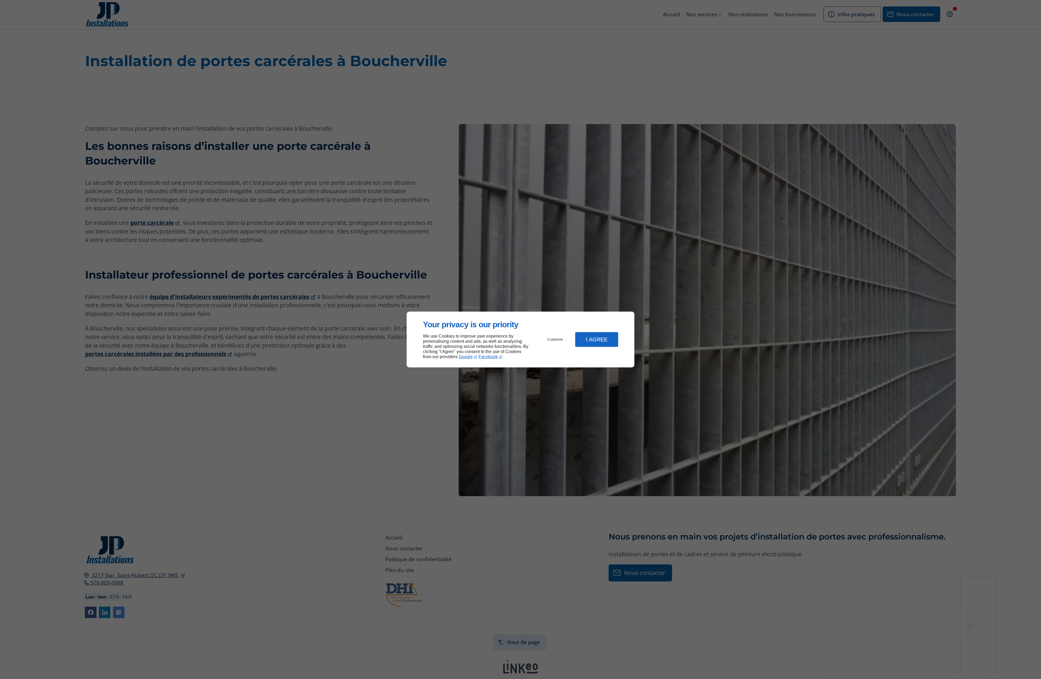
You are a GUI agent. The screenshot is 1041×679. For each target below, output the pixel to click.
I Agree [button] (597, 339)
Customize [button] (555, 339)
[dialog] (520, 340)
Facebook (488, 356)
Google (466, 356)
